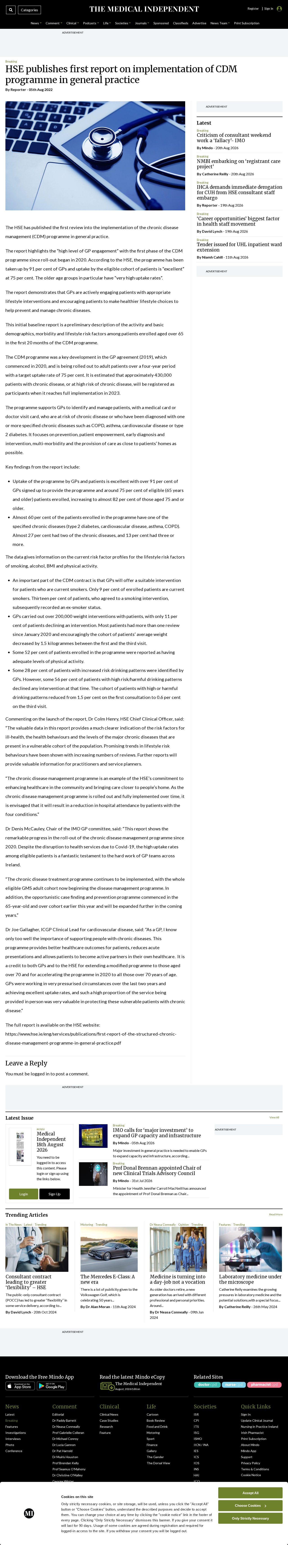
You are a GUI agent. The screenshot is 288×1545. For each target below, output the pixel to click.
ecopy (41, 1129)
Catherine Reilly (215, 174)
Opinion (183, 1224)
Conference (13, 1451)
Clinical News (109, 1414)
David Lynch (212, 231)
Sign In (246, 1414)
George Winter (63, 1481)
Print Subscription (253, 1439)
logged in (40, 1073)
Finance (152, 1445)
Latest (28, 1224)
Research (106, 1426)
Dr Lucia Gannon (64, 1445)
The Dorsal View (158, 1463)
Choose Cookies (248, 1505)
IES (196, 1451)
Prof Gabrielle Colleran (68, 1433)
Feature (105, 1433)
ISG (196, 1433)
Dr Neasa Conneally (163, 1224)
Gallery (152, 1451)
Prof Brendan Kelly (65, 1463)
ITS (196, 1426)
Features (225, 1224)
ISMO (198, 1439)
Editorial (58, 1414)
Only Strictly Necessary (250, 1518)
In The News (13, 1224)
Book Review (156, 1420)
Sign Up (55, 1194)
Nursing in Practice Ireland (259, 1426)
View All (274, 1117)
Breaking (11, 61)
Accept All (251, 1493)
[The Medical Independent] (144, 9)
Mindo (207, 148)
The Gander (155, 1457)
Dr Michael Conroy (65, 1439)
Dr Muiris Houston (65, 1457)
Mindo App (248, 1451)
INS (196, 1469)
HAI (196, 1475)
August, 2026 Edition (127, 1389)
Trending (40, 1224)
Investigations (15, 1433)
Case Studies (109, 1420)
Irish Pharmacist (252, 1433)
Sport (151, 1439)
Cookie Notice (251, 1475)
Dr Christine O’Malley (67, 1475)
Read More (276, 1214)
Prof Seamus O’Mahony (69, 1469)
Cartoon (152, 1414)
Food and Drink (157, 1426)
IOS (196, 1463)
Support (246, 1457)
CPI (196, 1420)
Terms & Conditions (255, 1469)
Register (253, 8)
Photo (9, 1445)
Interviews (13, 1439)
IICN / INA (201, 1445)
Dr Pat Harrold (62, 1451)
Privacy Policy (250, 1463)
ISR (196, 1414)
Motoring (87, 1224)
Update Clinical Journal (257, 1420)
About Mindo (250, 1445)
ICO (197, 1481)
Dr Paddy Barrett (64, 1420)
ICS (196, 1457)
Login (23, 1194)
